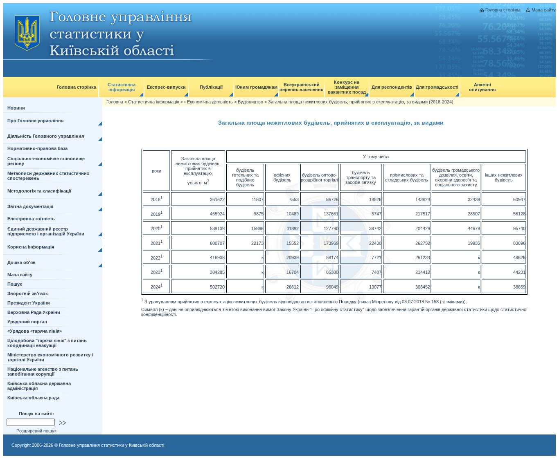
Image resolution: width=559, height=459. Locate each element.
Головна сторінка (503, 9)
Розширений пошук (36, 430)
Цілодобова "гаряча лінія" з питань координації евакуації (47, 343)
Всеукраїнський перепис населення (301, 87)
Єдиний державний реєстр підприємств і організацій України (45, 231)
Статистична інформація (121, 87)
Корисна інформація (30, 246)
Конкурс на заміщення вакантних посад (347, 87)
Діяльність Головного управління (45, 136)
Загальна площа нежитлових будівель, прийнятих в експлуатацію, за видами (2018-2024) (360, 101)
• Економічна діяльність (208, 101)
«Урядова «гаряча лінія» (34, 331)
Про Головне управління (35, 120)
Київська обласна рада (33, 397)
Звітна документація (30, 206)
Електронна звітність (31, 218)
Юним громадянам (256, 87)
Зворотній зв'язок (27, 293)
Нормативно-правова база (37, 148)
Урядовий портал (27, 321)
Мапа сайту (544, 9)
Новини (16, 107)
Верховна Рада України (33, 312)
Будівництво (250, 101)
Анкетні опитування (482, 87)
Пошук (14, 284)
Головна (114, 101)
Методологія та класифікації (39, 190)
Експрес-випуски (166, 87)
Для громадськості (437, 87)
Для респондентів (392, 87)
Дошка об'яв (21, 262)
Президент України (28, 302)
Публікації (211, 87)
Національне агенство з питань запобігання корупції (42, 371)
